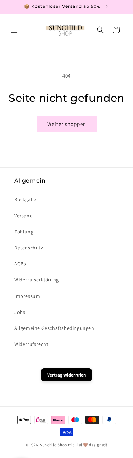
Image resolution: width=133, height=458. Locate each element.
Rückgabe (25, 199)
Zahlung (23, 231)
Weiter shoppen (66, 124)
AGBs (20, 263)
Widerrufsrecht (31, 344)
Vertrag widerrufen (66, 375)
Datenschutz (28, 247)
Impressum (27, 296)
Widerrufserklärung (36, 280)
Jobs (19, 312)
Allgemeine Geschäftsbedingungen (54, 328)
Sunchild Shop (53, 444)
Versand (23, 215)
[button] (14, 30)
